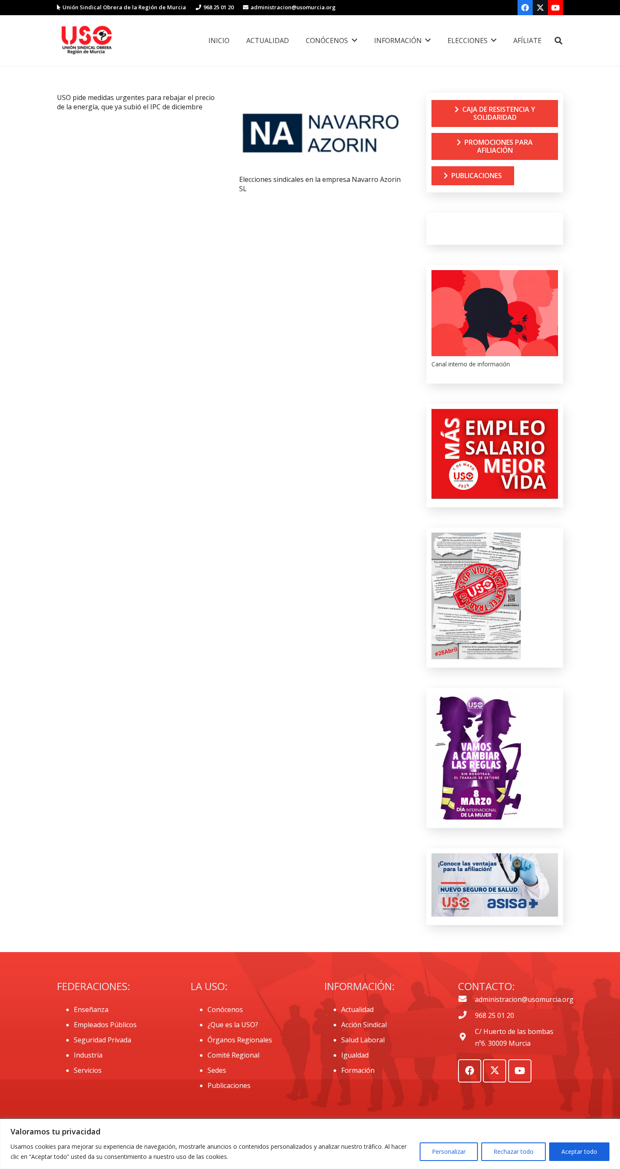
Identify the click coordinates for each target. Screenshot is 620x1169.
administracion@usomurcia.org (524, 999)
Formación (358, 1070)
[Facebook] (525, 7)
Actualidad (357, 1009)
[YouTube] (555, 7)
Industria (88, 1055)
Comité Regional (233, 1055)
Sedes (217, 1070)
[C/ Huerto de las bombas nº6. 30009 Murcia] (466, 1037)
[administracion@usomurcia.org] (466, 999)
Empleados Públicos (105, 1024)
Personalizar (449, 1151)
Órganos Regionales (240, 1040)
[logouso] (86, 40)
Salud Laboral (363, 1040)
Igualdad (355, 1055)
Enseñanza (91, 1009)
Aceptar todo (579, 1151)
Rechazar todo (513, 1151)
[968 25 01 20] (466, 1015)
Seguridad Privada (102, 1040)
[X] (540, 7)
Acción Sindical (364, 1024)
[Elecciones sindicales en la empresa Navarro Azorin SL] (320, 98)
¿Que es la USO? (233, 1024)
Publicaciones (229, 1085)
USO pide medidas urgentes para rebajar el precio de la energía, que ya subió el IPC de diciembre (136, 102)
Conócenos (225, 1009)
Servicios (88, 1070)
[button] (558, 40)
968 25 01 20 (494, 1015)
